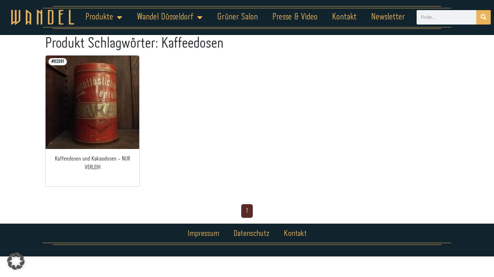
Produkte (99, 17)
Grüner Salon (237, 17)
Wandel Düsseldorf (165, 17)
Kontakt (344, 17)
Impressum (203, 233)
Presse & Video (295, 17)
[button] (16, 261)
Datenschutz (251, 233)
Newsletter (388, 17)
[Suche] (483, 17)
